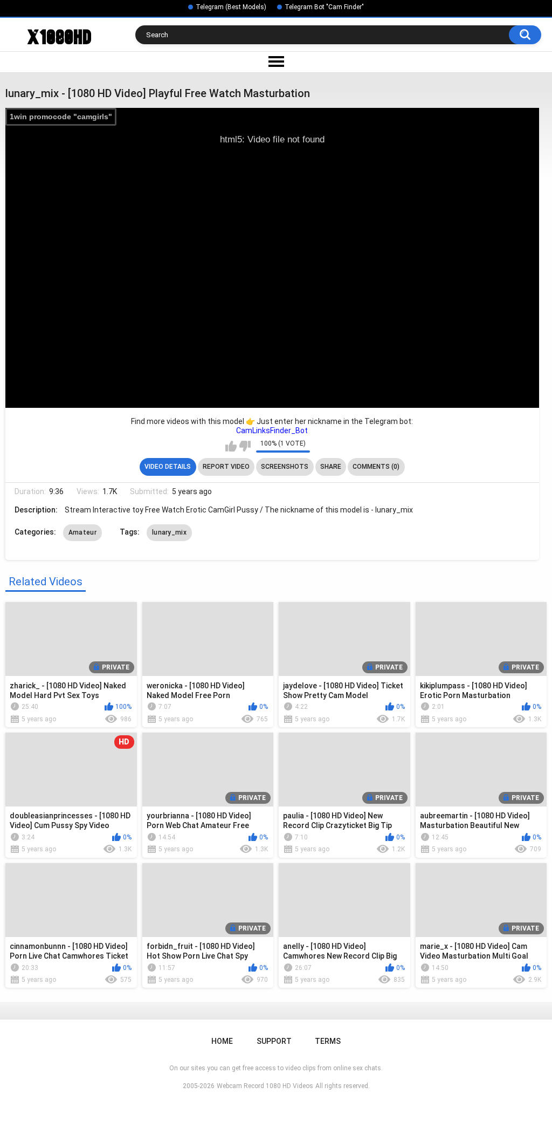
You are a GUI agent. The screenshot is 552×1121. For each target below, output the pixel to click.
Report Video (226, 466)
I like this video (231, 446)
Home (222, 1041)
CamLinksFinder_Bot (272, 430)
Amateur (82, 532)
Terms (328, 1041)
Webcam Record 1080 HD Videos (265, 1086)
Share (330, 466)
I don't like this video (245, 446)
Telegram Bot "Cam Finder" (324, 7)
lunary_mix (169, 532)
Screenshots (284, 466)
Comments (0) (376, 466)
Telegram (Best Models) (231, 7)
